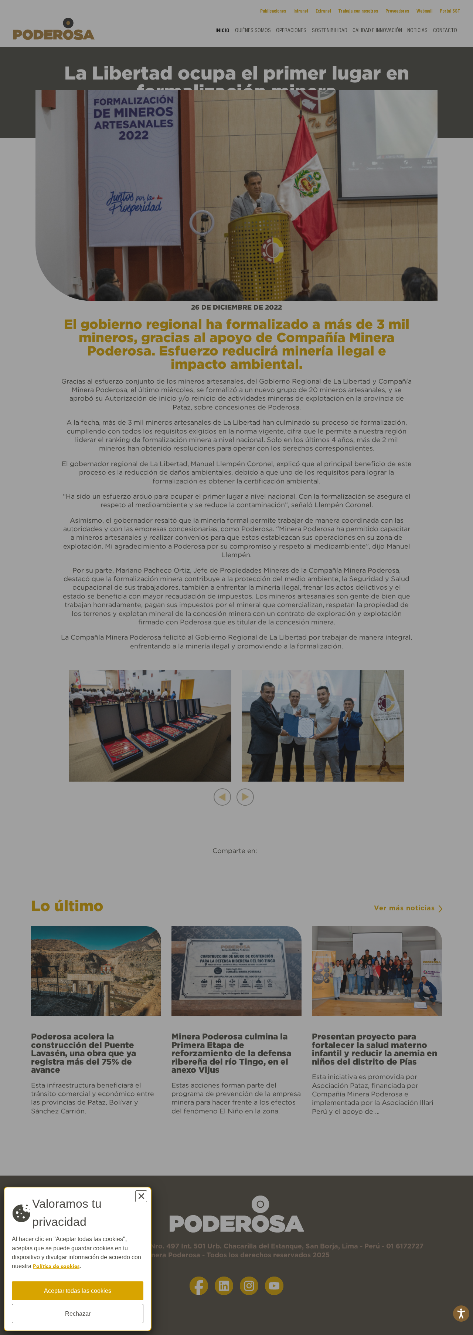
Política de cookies (56, 1267)
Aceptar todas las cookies (77, 1290)
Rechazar (78, 1313)
